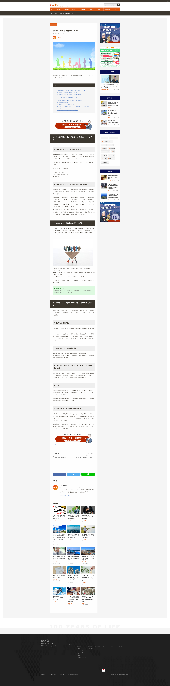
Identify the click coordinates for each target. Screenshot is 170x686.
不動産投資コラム (82, 657)
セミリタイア (106, 162)
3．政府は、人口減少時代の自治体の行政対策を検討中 (70, 100)
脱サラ (104, 158)
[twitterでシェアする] (73, 474)
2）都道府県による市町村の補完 (65, 104)
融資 (79, 655)
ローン (104, 144)
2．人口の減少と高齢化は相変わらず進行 (66, 97)
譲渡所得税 (112, 148)
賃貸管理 (83, 9)
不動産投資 (66, 9)
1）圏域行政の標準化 (62, 102)
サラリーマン (112, 158)
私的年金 (111, 144)
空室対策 (105, 148)
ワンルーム (80, 652)
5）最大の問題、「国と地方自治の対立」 (67, 110)
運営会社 (43, 674)
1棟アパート (80, 648)
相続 (99, 9)
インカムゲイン (106, 151)
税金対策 (105, 155)
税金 (91, 9)
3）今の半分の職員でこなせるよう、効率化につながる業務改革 (73, 106)
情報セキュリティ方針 (51, 674)
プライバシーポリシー (62, 674)
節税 (114, 151)
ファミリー (80, 650)
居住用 (116, 9)
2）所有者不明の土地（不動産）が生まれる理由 (69, 94)
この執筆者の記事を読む (65, 495)
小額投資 (74, 9)
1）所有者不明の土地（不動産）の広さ (67, 92)
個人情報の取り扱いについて (74, 674)
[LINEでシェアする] (88, 474)
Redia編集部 (63, 486)
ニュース (58, 9)
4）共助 (59, 108)
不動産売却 (107, 9)
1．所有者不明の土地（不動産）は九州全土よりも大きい (70, 90)
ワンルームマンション (107, 141)
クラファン (91, 648)
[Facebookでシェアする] (59, 474)
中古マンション (114, 138)
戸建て (79, 653)
